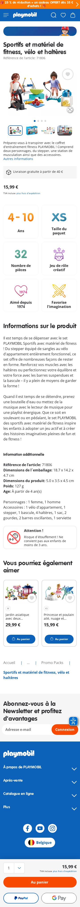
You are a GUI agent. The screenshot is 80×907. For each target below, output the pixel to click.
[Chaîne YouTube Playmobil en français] (40, 828)
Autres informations (18, 159)
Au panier (39, 882)
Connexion (64, 729)
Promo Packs (52, 662)
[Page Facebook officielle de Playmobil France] (27, 828)
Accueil (9, 662)
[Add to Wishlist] (67, 74)
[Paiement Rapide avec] (21, 898)
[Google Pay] (59, 898)
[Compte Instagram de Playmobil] (52, 828)
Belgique (44, 842)
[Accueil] (25, 15)
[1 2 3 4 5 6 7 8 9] (14, 868)
